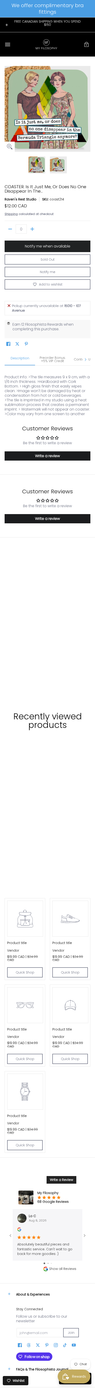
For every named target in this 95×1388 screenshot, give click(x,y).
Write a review (47, 456)
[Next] (87, 109)
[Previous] (8, 109)
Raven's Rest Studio (20, 199)
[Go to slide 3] (51, 1263)
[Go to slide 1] (44, 1263)
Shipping (11, 214)
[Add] (32, 229)
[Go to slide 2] (48, 1263)
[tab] (20, 359)
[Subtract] (10, 229)
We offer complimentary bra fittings (48, 8)
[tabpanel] (47, 390)
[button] (86, 44)
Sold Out (48, 259)
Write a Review (61, 1179)
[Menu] (7, 44)
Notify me (47, 272)
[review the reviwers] (19, 1230)
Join (71, 1332)
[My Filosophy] (46, 44)
